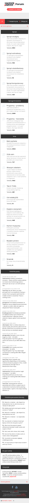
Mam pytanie (12, 141)
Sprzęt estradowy (14, 53)
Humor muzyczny (13, 226)
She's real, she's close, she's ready (14, 431)
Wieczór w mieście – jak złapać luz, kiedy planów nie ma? (13, 413)
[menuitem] (22, 21)
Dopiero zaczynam (14, 209)
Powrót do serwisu (15, 9)
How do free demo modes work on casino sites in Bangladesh (13, 435)
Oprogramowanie (14, 101)
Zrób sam (10, 154)
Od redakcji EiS (12, 197)
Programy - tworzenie (15, 119)
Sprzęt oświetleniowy (15, 68)
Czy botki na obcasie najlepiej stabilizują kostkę (12, 439)
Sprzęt (14, 32)
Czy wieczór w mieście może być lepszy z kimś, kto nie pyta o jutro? (13, 422)
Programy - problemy (15, 106)
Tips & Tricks (11, 186)
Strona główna (5, 482)
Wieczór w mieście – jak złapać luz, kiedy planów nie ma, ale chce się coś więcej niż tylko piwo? (13, 404)
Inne (14, 136)
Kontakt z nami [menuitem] (6, 501)
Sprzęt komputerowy (15, 83)
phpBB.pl (23, 494)
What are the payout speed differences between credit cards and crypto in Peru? (13, 427)
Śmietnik (10, 259)
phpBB (16, 491)
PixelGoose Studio (21, 495)
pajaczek (13, 476)
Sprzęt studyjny (13, 37)
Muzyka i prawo (13, 241)
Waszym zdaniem (14, 167)
